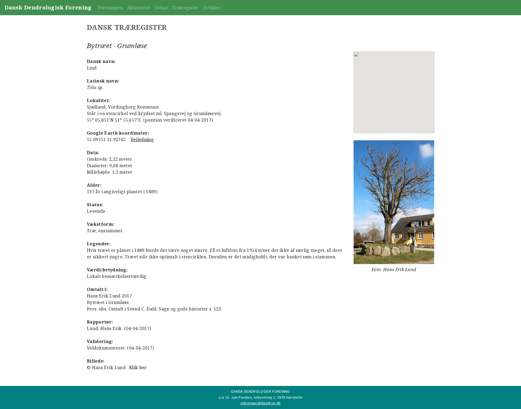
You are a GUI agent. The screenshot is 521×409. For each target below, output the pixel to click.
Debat (161, 8)
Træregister (185, 8)
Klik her (138, 367)
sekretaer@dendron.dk (260, 403)
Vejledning (142, 139)
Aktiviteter (139, 8)
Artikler (212, 8)
